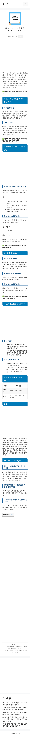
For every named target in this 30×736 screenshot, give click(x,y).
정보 (15, 644)
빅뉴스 (5, 4)
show (11, 514)
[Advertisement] (15, 56)
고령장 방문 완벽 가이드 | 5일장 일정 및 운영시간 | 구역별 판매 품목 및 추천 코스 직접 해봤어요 (14, 719)
